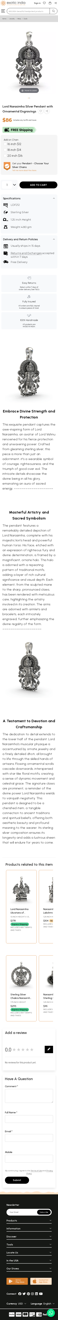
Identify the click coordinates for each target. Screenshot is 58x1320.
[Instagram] (32, 1293)
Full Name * (11, 1112)
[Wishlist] (44, 3)
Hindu (19, 19)
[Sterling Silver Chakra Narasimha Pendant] (21, 989)
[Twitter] (24, 1293)
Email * (9, 1131)
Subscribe (44, 1212)
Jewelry (12, 19)
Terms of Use (36, 1170)
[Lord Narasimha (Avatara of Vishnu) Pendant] (21, 904)
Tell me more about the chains (24, 170)
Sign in (37, 3)
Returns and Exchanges (26, 253)
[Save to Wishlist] (41, 111)
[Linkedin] (36, 1293)
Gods (25, 19)
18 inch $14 (14, 150)
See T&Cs (35, 289)
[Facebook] (19, 1293)
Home (4, 19)
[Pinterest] (28, 1293)
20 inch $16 (15, 155)
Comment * (11, 1086)
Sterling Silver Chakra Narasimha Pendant (21, 998)
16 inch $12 (14, 144)
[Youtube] (41, 1293)
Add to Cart (38, 184)
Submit (17, 1180)
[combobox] (28, 11)
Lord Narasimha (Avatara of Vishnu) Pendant (20, 913)
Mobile (8, 1152)
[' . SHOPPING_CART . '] (50, 3)
